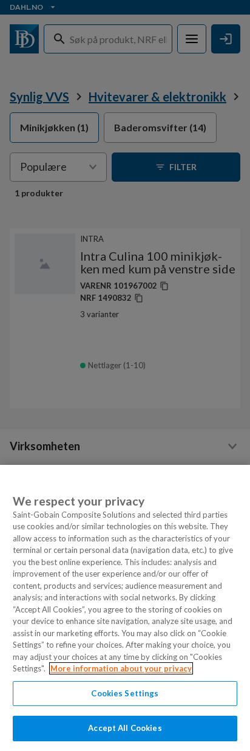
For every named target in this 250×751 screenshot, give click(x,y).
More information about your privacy (121, 668)
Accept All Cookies (124, 728)
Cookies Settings (124, 693)
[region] (125, 608)
